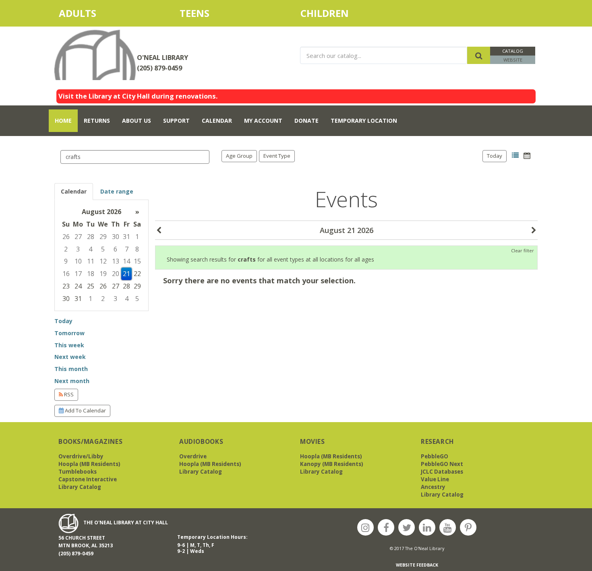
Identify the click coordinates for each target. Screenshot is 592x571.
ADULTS (92, 13)
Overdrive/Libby (80, 456)
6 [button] (115, 249)
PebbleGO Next (442, 464)
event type (276, 155)
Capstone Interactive (87, 479)
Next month (71, 381)
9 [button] (66, 261)
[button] (515, 155)
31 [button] (126, 236)
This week (69, 345)
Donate (306, 120)
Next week (70, 357)
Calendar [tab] (74, 191)
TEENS (194, 13)
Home (63, 120)
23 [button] (66, 286)
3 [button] (78, 249)
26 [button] (66, 236)
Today (494, 155)
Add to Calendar (85, 410)
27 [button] (78, 236)
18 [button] (90, 273)
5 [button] (103, 249)
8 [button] (137, 249)
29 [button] (103, 236)
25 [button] (90, 286)
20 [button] (115, 273)
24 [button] (78, 286)
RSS (68, 394)
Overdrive (193, 456)
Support (176, 120)
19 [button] (103, 273)
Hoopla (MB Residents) (89, 464)
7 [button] (126, 249)
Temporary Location (364, 120)
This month (71, 369)
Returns (97, 120)
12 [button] (103, 261)
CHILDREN (333, 13)
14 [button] (126, 261)
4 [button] (90, 249)
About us (136, 120)
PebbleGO (434, 456)
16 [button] (66, 273)
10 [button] (78, 261)
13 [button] (115, 261)
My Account (263, 120)
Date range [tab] (116, 191)
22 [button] (137, 273)
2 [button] (66, 249)
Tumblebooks (77, 471)
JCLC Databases (442, 471)
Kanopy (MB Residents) (331, 464)
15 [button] (137, 261)
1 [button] (137, 236)
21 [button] (126, 273)
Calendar (217, 120)
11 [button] (90, 261)
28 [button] (90, 236)
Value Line (435, 479)
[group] (101, 255)
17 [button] (78, 273)
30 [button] (115, 236)
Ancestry (433, 487)
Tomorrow (69, 333)
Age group (239, 155)
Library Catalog (79, 487)
